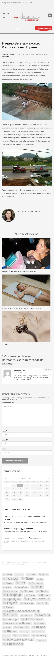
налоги (7, 636)
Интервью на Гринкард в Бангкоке (18, 529)
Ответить (47, 369)
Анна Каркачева (10, 54)
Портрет (45, 595)
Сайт (4, 449)
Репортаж (28, 603)
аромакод (25, 632)
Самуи (9, 607)
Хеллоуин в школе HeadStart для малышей (21, 308)
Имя (4, 431)
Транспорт (12, 619)
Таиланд (5, 56)
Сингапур (27, 615)
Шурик (11, 631)
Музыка (28, 591)
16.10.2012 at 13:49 (20, 372)
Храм (8, 627)
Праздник (13, 599)
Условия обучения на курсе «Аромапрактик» (23, 538)
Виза (45, 574)
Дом (41, 579)
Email (5, 440)
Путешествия (38, 599)
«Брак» (5, 345)
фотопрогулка (14, 643)
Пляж (32, 595)
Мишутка (11, 591)
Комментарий (9, 402)
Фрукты (41, 623)
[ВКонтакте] (4, 13)
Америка (20, 575)
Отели (43, 591)
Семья (12, 615)
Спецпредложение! (44, 28)
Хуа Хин (23, 627)
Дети (29, 578)
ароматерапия (39, 632)
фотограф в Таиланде (20, 639)
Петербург (14, 595)
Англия (32, 575)
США (44, 603)
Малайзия (22, 587)
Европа (9, 583)
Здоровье (37, 583)
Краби (8, 587)
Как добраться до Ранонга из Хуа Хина (19, 272)
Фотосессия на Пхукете (18, 623)
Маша (38, 587)
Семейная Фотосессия (23, 611)
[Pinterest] (4, 17)
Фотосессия (33, 619)
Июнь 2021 (27, 479)
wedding (9, 575)
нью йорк (23, 635)
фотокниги (42, 640)
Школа (40, 627)
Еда (22, 583)
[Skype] (8, 13)
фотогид (41, 635)
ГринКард (12, 579)
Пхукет (12, 603)
